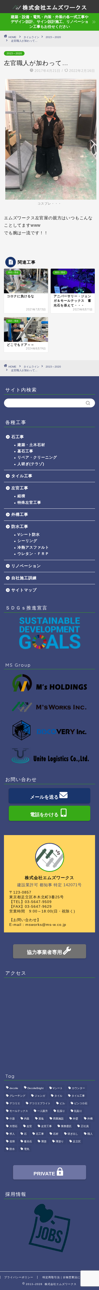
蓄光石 (28, 1141)
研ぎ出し (73, 1133)
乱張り (61, 1110)
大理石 (13, 1126)
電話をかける (44, 814)
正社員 (85, 1126)
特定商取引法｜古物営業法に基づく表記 (69, 1277)
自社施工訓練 (24, 578)
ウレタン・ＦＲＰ (33, 554)
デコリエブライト (39, 1103)
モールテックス (19, 1110)
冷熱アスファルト (33, 547)
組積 (21, 496)
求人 (12, 1133)
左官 (29, 1126)
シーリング (27, 541)
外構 (90, 1118)
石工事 (17, 436)
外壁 (75, 1118)
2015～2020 (14, 53)
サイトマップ (24, 590)
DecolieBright (35, 1088)
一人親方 (42, 1110)
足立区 (77, 1141)
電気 (26, 1149)
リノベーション (26, 566)
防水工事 (19, 526)
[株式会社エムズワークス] (49, 6)
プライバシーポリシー (18, 1277)
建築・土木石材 (31, 445)
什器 (12, 1118)
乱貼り (78, 1110)
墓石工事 (25, 451)
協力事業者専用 (44, 952)
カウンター (78, 1088)
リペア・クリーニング (37, 457)
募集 (41, 1118)
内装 (26, 1118)
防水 (12, 1149)
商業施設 (58, 1118)
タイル (58, 1095)
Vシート (58, 1088)
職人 (90, 1133)
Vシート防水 (28, 535)
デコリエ (15, 1103)
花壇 (12, 1141)
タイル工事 (21, 476)
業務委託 (66, 1126)
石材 (55, 1133)
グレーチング (17, 1095)
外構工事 (19, 514)
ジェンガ (40, 1095)
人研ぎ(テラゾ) (30, 464)
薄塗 (43, 1141)
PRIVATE (44, 1173)
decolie (14, 1088)
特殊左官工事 (29, 503)
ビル (62, 1103)
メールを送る (44, 797)
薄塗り (60, 1141)
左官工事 (19, 488)
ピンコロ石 (80, 1103)
